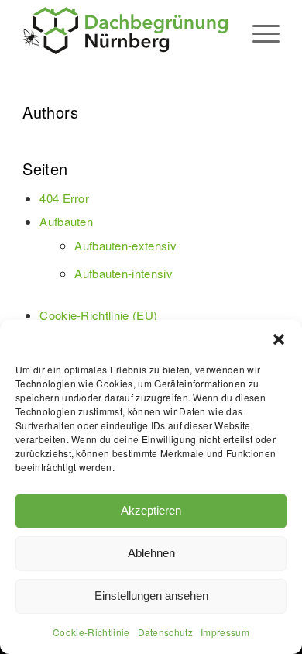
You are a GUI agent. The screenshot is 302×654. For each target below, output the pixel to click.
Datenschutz (166, 632)
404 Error (64, 198)
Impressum (225, 632)
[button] (279, 339)
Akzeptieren (151, 510)
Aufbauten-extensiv (125, 245)
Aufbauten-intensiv (123, 273)
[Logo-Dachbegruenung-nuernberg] (125, 31)
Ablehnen (151, 552)
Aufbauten (66, 221)
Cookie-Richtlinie (91, 632)
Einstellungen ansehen (151, 595)
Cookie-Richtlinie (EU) (98, 315)
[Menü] (258, 31)
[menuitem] (258, 31)
